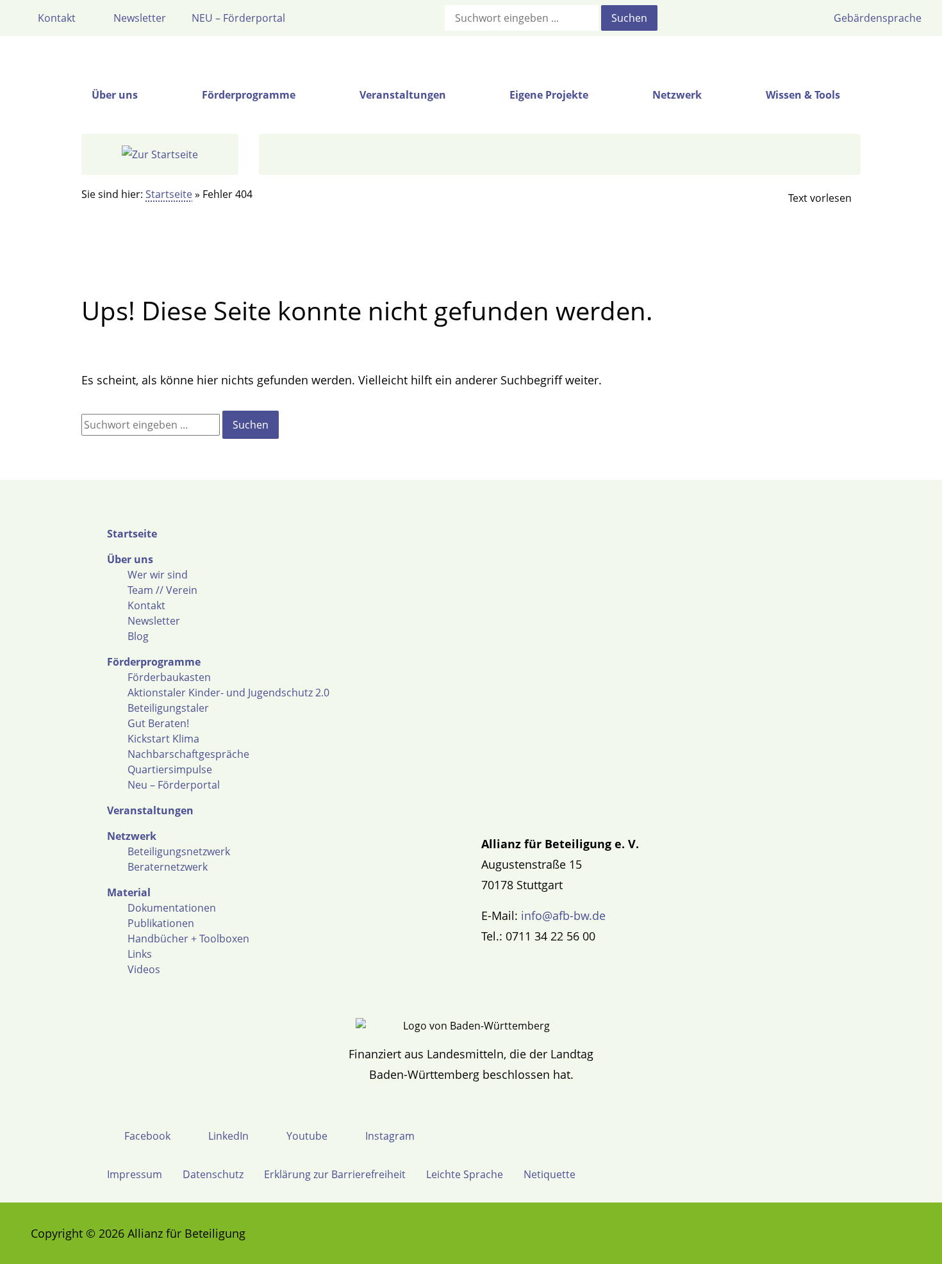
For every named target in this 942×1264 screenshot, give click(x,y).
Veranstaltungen (150, 810)
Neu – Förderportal (174, 785)
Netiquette (549, 1174)
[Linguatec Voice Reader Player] (809, 198)
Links (140, 954)
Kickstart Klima (163, 739)
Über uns (130, 559)
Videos (144, 969)
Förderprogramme (154, 662)
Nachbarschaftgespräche (188, 754)
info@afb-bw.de (563, 915)
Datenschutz (213, 1174)
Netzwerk (131, 836)
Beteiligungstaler (168, 708)
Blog (138, 636)
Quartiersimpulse (170, 769)
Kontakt (146, 605)
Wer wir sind (158, 575)
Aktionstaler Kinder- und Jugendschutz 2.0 (228, 692)
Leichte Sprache (464, 1174)
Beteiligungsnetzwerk (179, 851)
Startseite (168, 194)
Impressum (134, 1174)
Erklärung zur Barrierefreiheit (335, 1174)
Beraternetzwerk (168, 867)
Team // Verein (162, 590)
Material (129, 892)
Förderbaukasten (169, 677)
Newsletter (154, 621)
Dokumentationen (172, 908)
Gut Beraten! (158, 723)
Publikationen (161, 923)
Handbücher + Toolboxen (188, 939)
